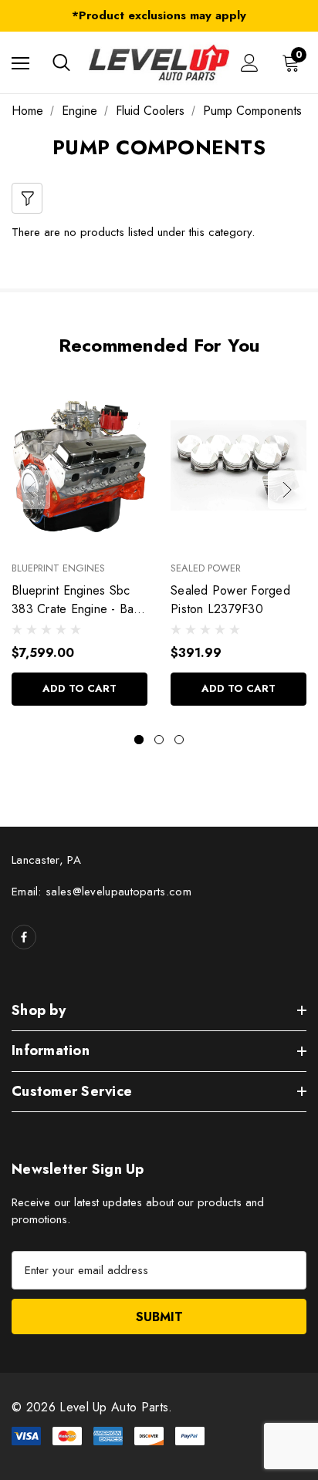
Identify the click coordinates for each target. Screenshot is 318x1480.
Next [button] (287, 489)
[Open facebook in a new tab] (24, 937)
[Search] (61, 62)
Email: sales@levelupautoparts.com (101, 891)
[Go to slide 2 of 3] (159, 739)
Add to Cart (79, 688)
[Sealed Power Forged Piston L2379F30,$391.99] (238, 465)
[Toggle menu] (20, 63)
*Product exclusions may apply (159, 15)
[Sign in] (250, 63)
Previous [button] (31, 489)
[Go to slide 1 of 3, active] (139, 739)
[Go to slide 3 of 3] (179, 739)
